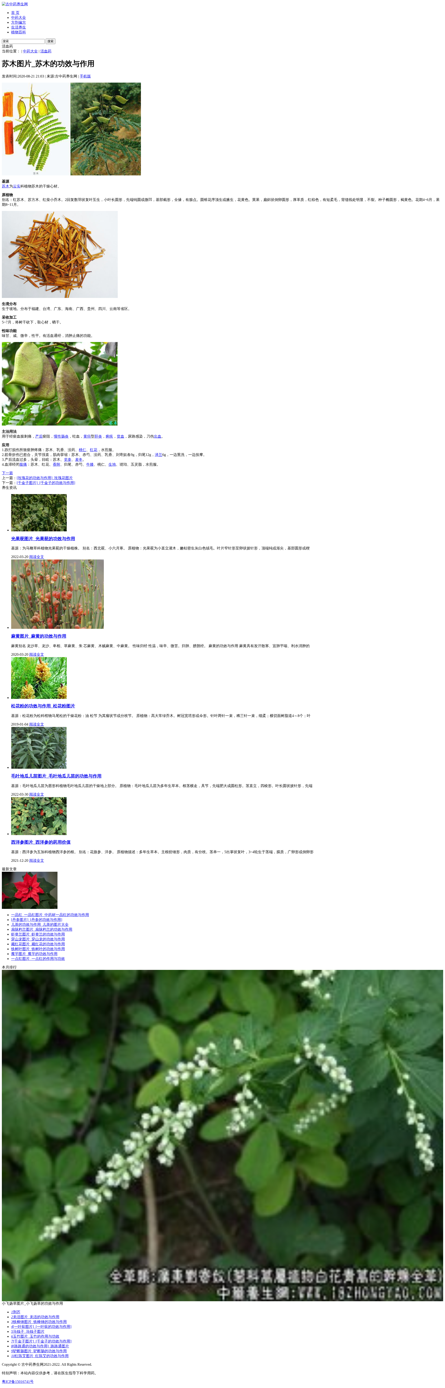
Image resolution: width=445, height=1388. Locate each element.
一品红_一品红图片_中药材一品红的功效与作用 (50, 915)
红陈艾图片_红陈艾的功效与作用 (40, 1356)
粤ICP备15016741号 (18, 1382)
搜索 (51, 41)
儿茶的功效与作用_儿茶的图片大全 (40, 924)
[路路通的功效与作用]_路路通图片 (40, 1346)
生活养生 (18, 27)
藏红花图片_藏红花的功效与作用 (38, 944)
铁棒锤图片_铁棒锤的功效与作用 (39, 1322)
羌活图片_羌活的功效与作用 (35, 1317)
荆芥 (15, 1312)
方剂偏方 (18, 22)
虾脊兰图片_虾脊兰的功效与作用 (38, 934)
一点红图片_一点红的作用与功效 (38, 959)
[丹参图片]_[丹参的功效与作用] (36, 920)
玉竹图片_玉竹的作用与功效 (35, 1336)
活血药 (45, 51)
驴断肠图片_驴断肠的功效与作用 (39, 1351)
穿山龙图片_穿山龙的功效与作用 (38, 939)
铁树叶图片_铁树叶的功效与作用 (38, 949)
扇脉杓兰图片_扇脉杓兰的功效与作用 (41, 929)
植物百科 (18, 32)
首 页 (15, 13)
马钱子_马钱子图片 (27, 1331)
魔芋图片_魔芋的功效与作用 (34, 954)
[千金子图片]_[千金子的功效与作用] (46, 483)
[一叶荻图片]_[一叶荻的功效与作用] (41, 1327)
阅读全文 (36, 557)
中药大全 (18, 17)
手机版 (85, 76)
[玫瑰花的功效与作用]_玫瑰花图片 (45, 478)
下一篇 (7, 473)
